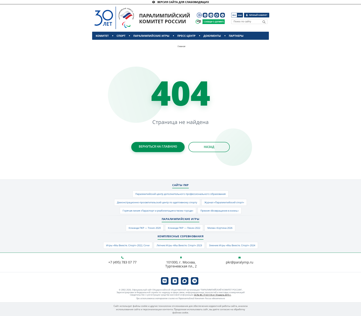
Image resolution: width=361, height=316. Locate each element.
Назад (209, 147)
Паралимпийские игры (151, 36)
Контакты (103, 44)
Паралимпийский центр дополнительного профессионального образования (180, 194)
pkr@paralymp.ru (239, 262)
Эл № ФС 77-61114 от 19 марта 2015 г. (212, 294)
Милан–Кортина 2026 (219, 228)
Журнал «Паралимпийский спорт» (224, 202)
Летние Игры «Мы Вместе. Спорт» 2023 (179, 245)
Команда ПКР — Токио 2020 (145, 228)
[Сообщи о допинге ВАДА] (198, 21)
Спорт (121, 36)
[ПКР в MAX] (216, 15)
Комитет (102, 36)
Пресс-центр (186, 36)
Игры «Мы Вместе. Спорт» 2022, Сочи (127, 245)
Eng (240, 15)
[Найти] (264, 21)
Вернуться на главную (158, 146)
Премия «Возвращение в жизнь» (219, 210)
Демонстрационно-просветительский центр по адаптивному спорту (157, 202)
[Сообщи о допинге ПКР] (213, 21)
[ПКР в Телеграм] (222, 15)
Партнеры (236, 36)
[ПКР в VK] (205, 15)
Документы (212, 36)
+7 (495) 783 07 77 (122, 262)
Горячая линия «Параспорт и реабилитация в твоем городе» (158, 210)
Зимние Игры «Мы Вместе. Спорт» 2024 (232, 245)
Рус (234, 15)
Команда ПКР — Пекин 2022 (184, 228)
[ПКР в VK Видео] (211, 15)
